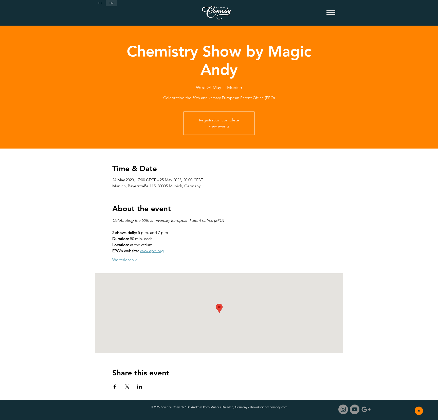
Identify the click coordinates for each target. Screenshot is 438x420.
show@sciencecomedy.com (268, 407)
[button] (330, 12)
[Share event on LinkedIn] (139, 387)
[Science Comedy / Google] (366, 409)
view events (219, 126)
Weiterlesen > (125, 259)
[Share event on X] (127, 387)
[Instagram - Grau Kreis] (343, 409)
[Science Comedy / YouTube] (354, 409)
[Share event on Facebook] (114, 387)
